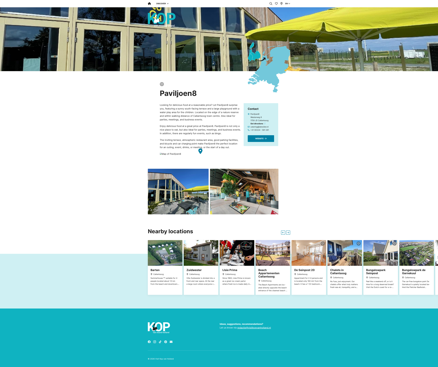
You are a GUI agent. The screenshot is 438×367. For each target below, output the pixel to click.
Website (259, 138)
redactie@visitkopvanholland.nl (254, 327)
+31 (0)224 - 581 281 (259, 130)
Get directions (256, 123)
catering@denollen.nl (259, 127)
